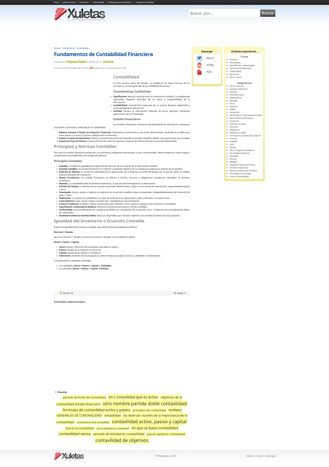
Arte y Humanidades (239, 176)
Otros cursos (236, 77)
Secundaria (235, 62)
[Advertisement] (164, 34)
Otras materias (237, 86)
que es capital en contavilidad (166, 434)
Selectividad (98, 2)
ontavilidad (112, 415)
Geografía (234, 112)
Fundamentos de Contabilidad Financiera (103, 54)
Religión (233, 161)
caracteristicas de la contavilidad (93, 422)
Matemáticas (236, 97)
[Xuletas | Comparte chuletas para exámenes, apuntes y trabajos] (79, 21)
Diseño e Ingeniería (239, 167)
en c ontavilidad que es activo (133, 396)
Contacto (259, 455)
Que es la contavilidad (80, 428)
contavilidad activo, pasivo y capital (149, 421)
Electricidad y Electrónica (241, 118)
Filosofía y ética (237, 94)
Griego (233, 147)
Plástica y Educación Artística (243, 170)
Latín (232, 144)
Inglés (232, 109)
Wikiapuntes (163, 455)
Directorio (84, 2)
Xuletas (249, 455)
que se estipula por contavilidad (113, 428)
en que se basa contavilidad (155, 427)
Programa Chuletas (145, 2)
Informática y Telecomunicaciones (246, 115)
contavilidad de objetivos (121, 440)
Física (232, 103)
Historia (233, 91)
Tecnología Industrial (239, 153)
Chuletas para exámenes (119, 2)
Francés (233, 138)
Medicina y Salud (238, 132)
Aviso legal (270, 455)
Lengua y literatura (239, 88)
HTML (210, 65)
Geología (234, 156)
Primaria (234, 59)
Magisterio (235, 129)
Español (233, 141)
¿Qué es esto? (69, 2)
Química (233, 106)
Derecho (234, 126)
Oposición (234, 74)
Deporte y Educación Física (242, 164)
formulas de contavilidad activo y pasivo (96, 409)
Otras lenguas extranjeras (242, 150)
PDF (209, 72)
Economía (82, 48)
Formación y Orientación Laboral (245, 135)
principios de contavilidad (149, 410)
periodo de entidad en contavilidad (118, 434)
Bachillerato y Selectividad (242, 65)
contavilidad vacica (75, 433)
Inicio (56, 2)
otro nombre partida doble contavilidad (145, 403)
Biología (233, 100)
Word (210, 58)
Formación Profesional (240, 68)
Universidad (235, 71)
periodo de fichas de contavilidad (84, 397)
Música (233, 158)
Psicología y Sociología (240, 173)
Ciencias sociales (238, 123)
